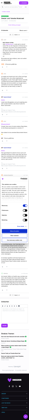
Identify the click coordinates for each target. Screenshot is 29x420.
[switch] (25, 210)
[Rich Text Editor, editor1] (14, 315)
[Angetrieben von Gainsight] (14, 367)
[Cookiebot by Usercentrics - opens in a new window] (20, 179)
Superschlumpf (7, 97)
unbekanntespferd (8, 175)
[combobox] (14, 7)
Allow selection (14, 235)
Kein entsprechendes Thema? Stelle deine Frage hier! (13, 349)
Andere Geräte (6, 11)
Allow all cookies (14, 231)
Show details (20, 226)
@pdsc (3, 100)
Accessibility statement (21, 370)
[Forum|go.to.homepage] (8, 3)
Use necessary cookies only (14, 240)
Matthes (5, 273)
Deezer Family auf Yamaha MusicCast (10, 353)
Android (3, 343)
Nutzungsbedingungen (8, 370)
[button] (2, 3)
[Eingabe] (2, 7)
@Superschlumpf (5, 124)
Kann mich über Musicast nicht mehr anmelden (13, 336)
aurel (4, 39)
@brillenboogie (9, 44)
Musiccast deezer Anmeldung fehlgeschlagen (13, 341)
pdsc (4, 73)
